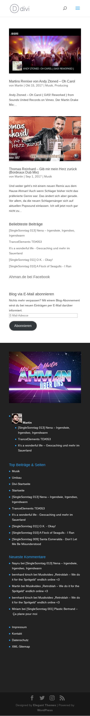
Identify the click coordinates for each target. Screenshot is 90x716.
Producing (61, 85)
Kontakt (17, 633)
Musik (49, 85)
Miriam (16, 609)
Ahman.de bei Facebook (29, 277)
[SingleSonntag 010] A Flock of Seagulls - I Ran (40, 266)
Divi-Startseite (21, 484)
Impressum (19, 627)
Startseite (18, 490)
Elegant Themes (44, 705)
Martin (19, 85)
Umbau (17, 477)
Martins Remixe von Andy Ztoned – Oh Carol (42, 81)
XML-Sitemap (21, 646)
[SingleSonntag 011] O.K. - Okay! (31, 259)
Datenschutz (20, 640)
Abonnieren (23, 326)
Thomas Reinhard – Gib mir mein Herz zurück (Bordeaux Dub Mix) (43, 170)
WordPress (45, 710)
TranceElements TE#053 (25, 241)
